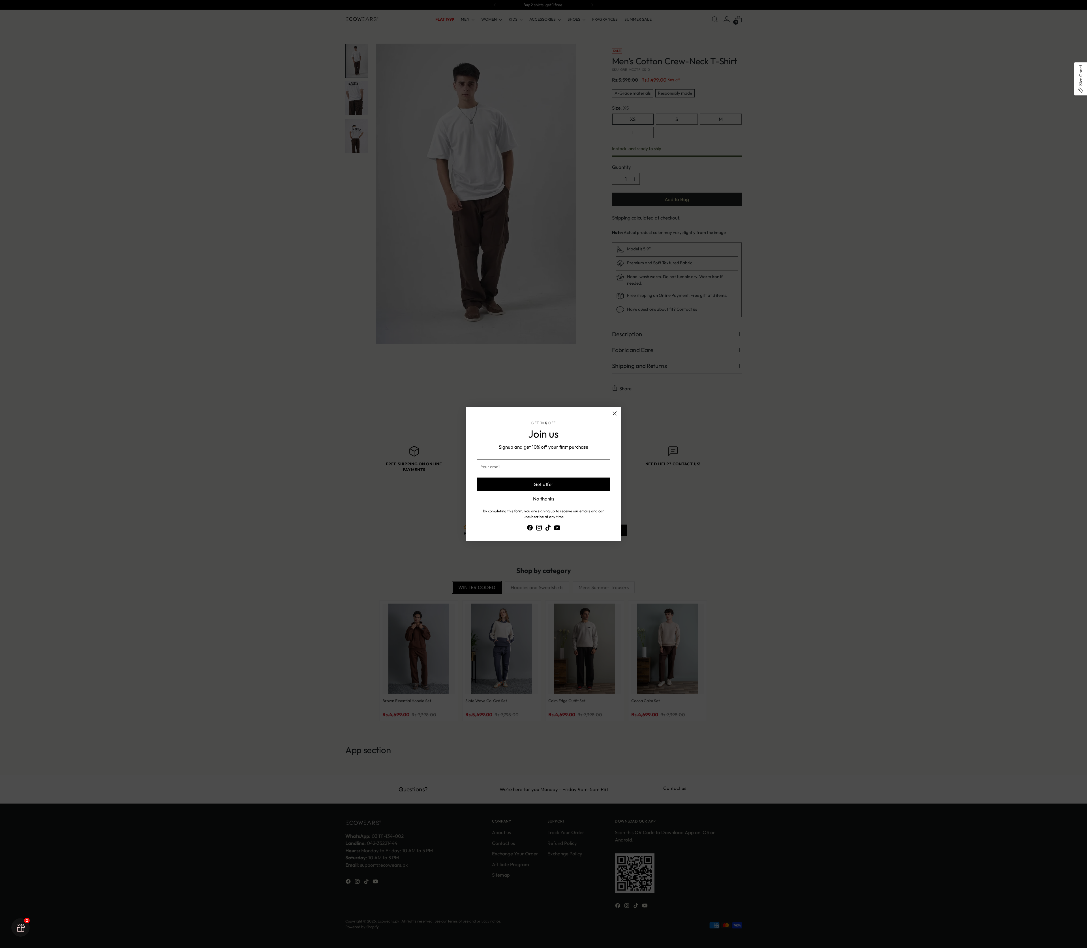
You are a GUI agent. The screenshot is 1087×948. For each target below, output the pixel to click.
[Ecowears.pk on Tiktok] (548, 528)
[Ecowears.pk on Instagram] (539, 528)
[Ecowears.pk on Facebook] (530, 528)
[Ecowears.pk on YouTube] (557, 528)
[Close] (614, 413)
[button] (1080, 78)
